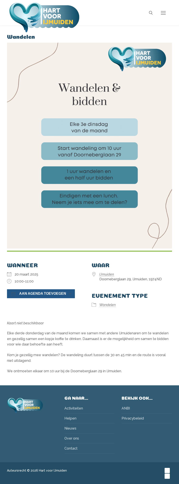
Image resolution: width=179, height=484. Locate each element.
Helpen (70, 418)
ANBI (126, 408)
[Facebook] (167, 470)
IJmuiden (106, 274)
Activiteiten (73, 408)
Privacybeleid (133, 418)
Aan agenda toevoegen (42, 293)
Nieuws (70, 428)
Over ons (71, 438)
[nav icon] (163, 12)
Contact (70, 448)
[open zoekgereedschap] (151, 13)
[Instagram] (167, 476)
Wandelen (107, 305)
